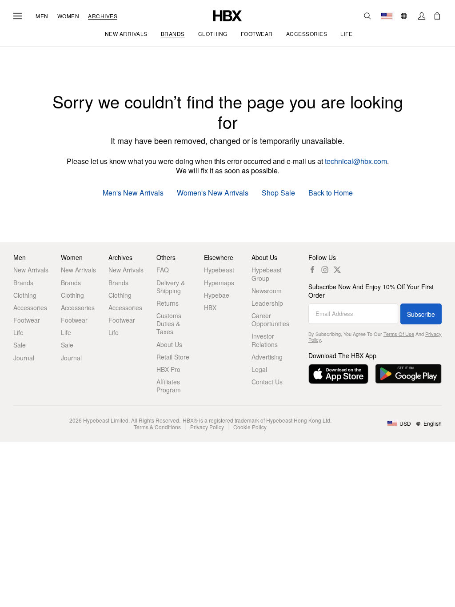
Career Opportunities (270, 319)
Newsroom (266, 291)
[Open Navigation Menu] (17, 16)
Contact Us (267, 382)
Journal (23, 358)
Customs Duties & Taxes (168, 323)
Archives (102, 16)
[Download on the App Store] (338, 374)
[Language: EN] (405, 16)
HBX (210, 307)
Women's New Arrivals (212, 193)
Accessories (30, 307)
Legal (259, 369)
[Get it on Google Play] (408, 374)
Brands (23, 283)
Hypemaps (219, 283)
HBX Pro (168, 369)
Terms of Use (398, 333)
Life (18, 332)
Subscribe (421, 314)
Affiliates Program (168, 386)
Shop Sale (278, 193)
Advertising (267, 357)
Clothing (24, 295)
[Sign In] (421, 16)
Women (68, 16)
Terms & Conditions (157, 427)
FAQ (162, 270)
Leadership (267, 303)
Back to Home (330, 193)
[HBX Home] (227, 15)
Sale (19, 345)
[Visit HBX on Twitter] (337, 270)
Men (42, 16)
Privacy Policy (207, 427)
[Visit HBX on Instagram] (325, 270)
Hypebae (216, 295)
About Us (169, 344)
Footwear (26, 320)
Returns (167, 303)
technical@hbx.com (356, 161)
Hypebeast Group (266, 274)
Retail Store (172, 357)
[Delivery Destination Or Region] (387, 16)
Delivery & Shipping (170, 287)
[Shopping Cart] (437, 16)
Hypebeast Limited (105, 420)
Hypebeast (219, 270)
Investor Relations (264, 340)
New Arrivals (30, 270)
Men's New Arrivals (133, 193)
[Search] (367, 16)
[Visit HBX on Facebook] (312, 270)
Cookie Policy (250, 427)
